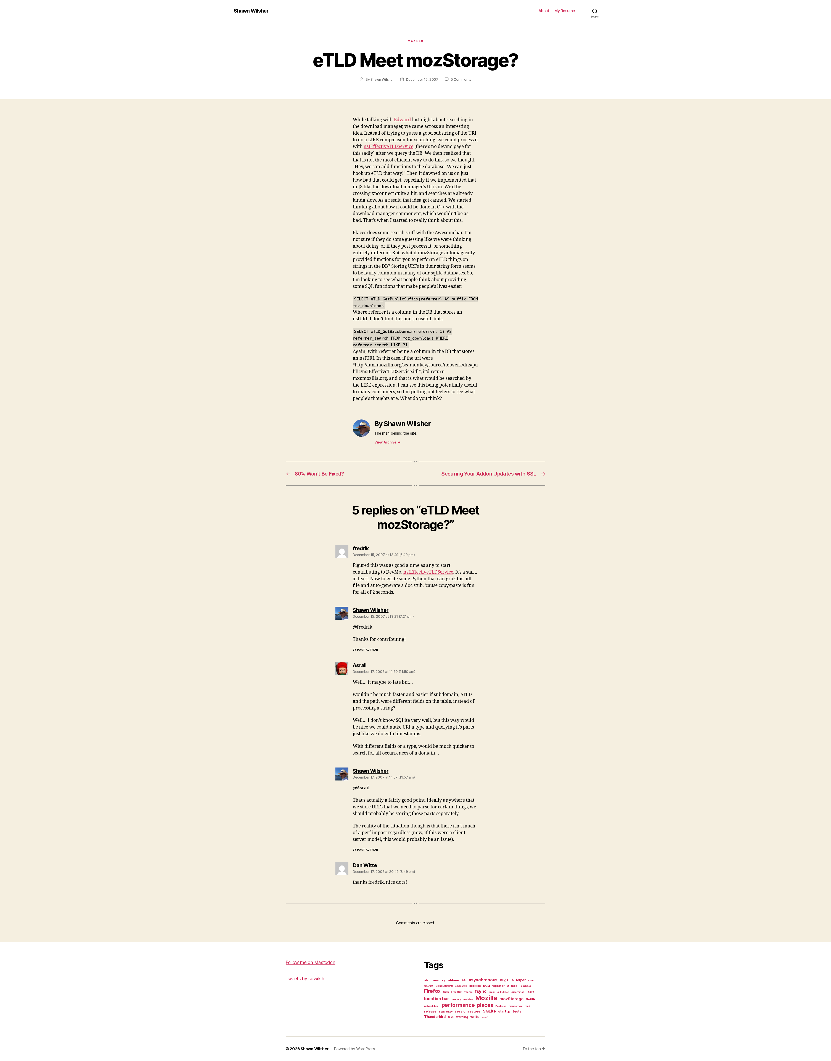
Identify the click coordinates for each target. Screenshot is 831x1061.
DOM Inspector (494, 985)
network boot (431, 1006)
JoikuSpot (503, 992)
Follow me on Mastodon (310, 962)
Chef (530, 980)
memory (456, 999)
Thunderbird (435, 1016)
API (464, 980)
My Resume (564, 10)
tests (517, 1011)
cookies (475, 985)
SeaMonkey (446, 1011)
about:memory (434, 980)
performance (458, 1005)
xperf (485, 1017)
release (430, 1011)
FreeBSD (456, 992)
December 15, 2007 (422, 79)
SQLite (489, 1011)
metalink (468, 999)
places (485, 1005)
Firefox (432, 991)
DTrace (512, 985)
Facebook (525, 986)
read (527, 1006)
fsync (481, 991)
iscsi (491, 992)
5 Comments (461, 79)
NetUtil (531, 999)
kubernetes (517, 992)
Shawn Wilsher (251, 10)
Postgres (500, 1006)
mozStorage (511, 998)
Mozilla (415, 41)
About (543, 10)
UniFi (451, 1017)
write (474, 1016)
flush (446, 992)
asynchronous (483, 979)
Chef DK (428, 986)
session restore (467, 1011)
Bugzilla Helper (513, 980)
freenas (468, 992)
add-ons (454, 980)
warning (462, 1017)
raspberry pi (515, 1006)
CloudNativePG (444, 986)
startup (504, 1011)
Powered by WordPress (354, 1048)
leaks (530, 991)
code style (461, 986)
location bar (436, 998)
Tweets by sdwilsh (305, 978)
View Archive (387, 442)
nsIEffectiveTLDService (388, 147)
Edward (402, 120)
